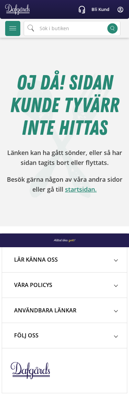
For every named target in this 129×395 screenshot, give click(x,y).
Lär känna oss (36, 259)
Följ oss (26, 335)
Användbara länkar (45, 310)
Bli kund (100, 9)
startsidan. (81, 189)
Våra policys (33, 285)
